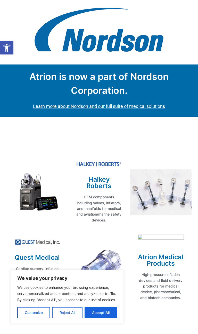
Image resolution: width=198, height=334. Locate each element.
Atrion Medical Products (160, 260)
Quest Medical (37, 257)
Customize (34, 312)
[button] (6, 47)
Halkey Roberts (98, 182)
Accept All (101, 312)
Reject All (67, 312)
